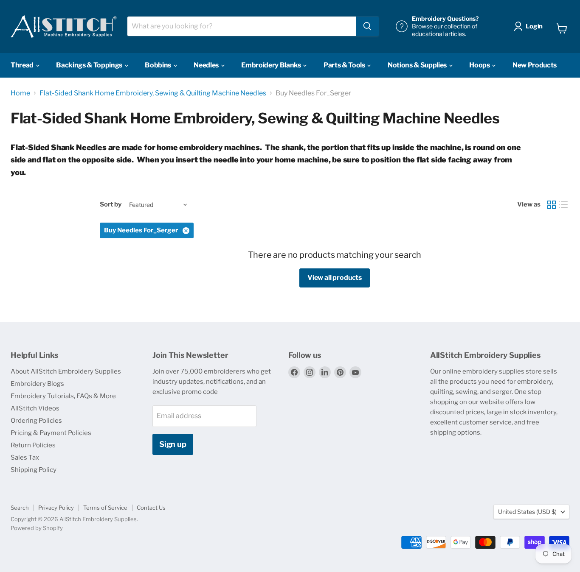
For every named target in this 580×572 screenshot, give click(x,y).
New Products (534, 65)
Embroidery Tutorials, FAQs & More (63, 396)
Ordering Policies (36, 420)
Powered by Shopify (37, 528)
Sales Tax (25, 457)
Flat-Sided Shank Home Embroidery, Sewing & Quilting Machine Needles (152, 93)
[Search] (367, 26)
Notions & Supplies (418, 65)
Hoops (480, 65)
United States (527, 511)
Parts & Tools (345, 65)
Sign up (172, 444)
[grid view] (551, 205)
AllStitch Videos (35, 408)
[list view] (563, 205)
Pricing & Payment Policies (51, 433)
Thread (23, 65)
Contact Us (151, 507)
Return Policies (33, 445)
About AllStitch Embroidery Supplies (66, 371)
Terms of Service (105, 507)
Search (20, 507)
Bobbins (158, 65)
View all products (334, 277)
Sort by (110, 204)
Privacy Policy (56, 507)
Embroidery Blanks (271, 65)
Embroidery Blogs (37, 384)
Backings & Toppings (90, 65)
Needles (207, 65)
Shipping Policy (33, 470)
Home (20, 93)
